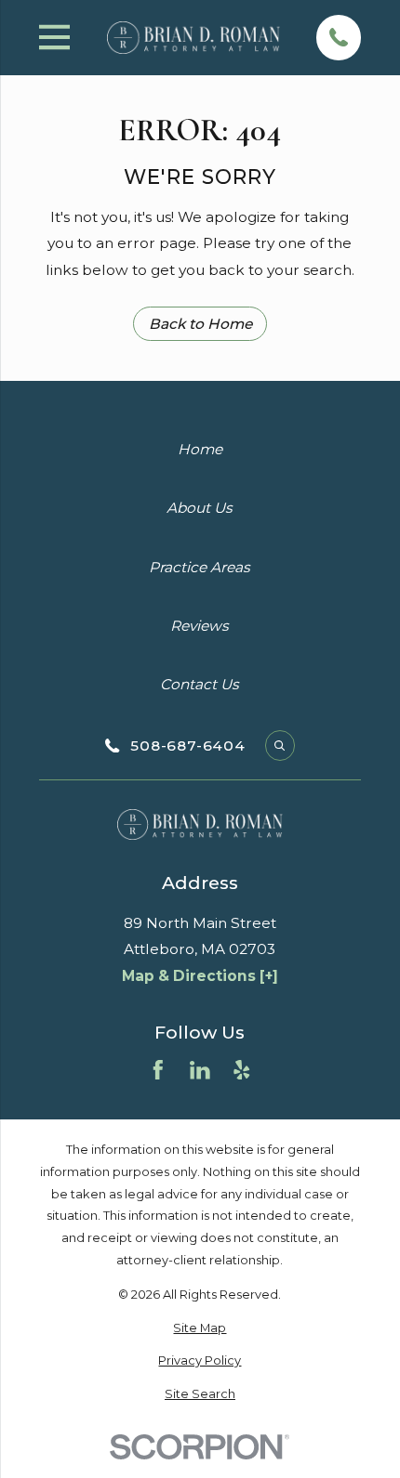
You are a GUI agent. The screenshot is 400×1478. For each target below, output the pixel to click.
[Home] (193, 38)
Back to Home (200, 324)
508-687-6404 (187, 745)
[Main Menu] (55, 37)
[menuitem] (200, 1328)
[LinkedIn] (200, 1070)
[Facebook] (158, 1070)
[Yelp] (242, 1070)
